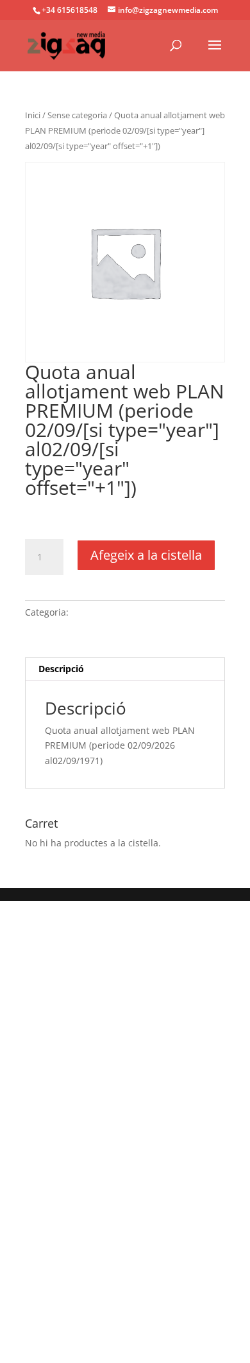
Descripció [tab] (61, 669)
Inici (32, 115)
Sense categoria (77, 115)
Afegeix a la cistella (146, 555)
